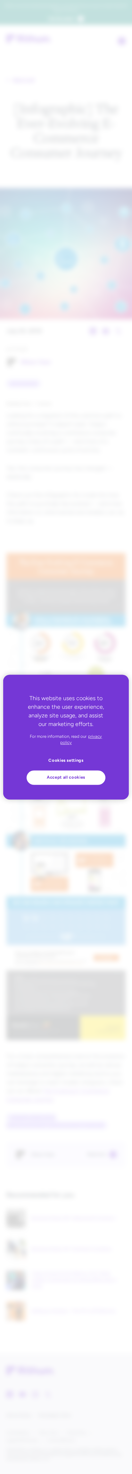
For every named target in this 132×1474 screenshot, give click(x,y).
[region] (65, 737)
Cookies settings (66, 760)
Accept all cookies (66, 777)
